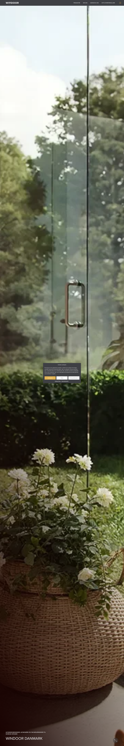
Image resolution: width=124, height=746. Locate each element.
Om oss (85, 3)
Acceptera (50, 378)
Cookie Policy (58, 381)
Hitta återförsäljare (108, 3)
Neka (62, 378)
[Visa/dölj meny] (120, 3)
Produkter (77, 3)
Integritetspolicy (65, 381)
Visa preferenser (74, 378)
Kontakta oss (94, 3)
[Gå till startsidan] (12, 3)
